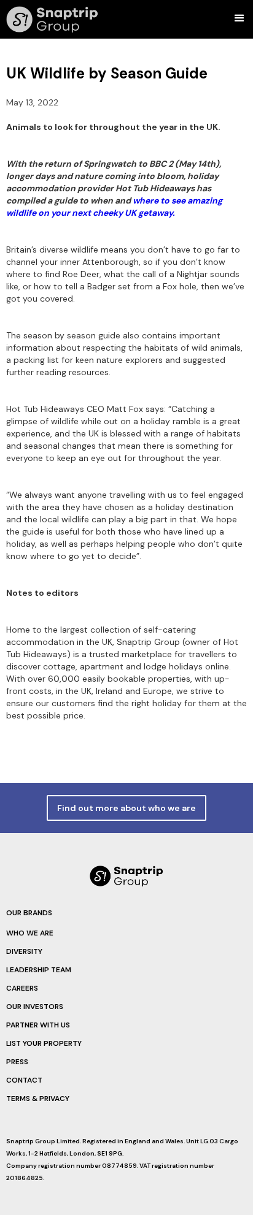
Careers (22, 988)
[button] (242, 18)
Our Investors (34, 1006)
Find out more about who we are (126, 807)
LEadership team (38, 970)
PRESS (17, 1062)
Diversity (24, 951)
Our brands (29, 913)
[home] (49, 19)
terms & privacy (37, 1098)
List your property (44, 1043)
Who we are (29, 933)
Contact (24, 1080)
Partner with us (38, 1025)
